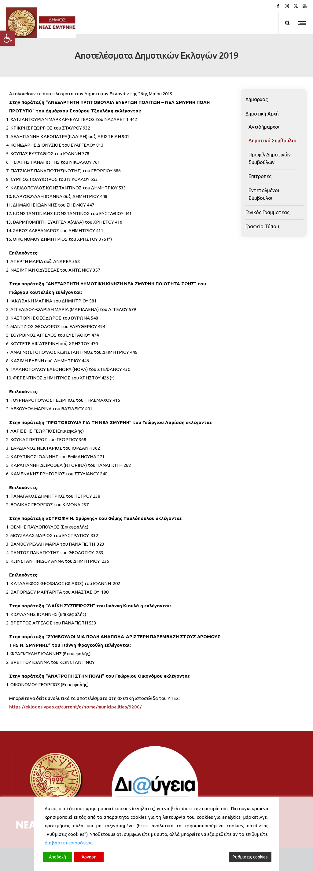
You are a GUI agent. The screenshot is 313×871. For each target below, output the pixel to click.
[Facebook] (278, 6)
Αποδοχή (57, 857)
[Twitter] (295, 6)
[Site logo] (41, 23)
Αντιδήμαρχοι (264, 127)
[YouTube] (304, 6)
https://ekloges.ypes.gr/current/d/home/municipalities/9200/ (75, 706)
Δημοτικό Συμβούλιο (272, 140)
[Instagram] (286, 6)
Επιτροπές (260, 176)
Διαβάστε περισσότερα (69, 842)
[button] (7, 38)
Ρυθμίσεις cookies (250, 857)
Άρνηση (89, 857)
